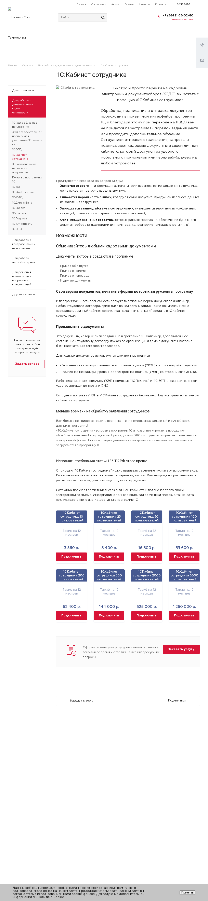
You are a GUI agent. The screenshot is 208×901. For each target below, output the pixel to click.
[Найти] (102, 17)
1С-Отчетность (22, 224)
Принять (187, 892)
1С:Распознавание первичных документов (24, 168)
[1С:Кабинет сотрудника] (75, 87)
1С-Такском (19, 213)
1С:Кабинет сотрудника (20, 157)
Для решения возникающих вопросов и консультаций (21, 278)
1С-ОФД (17, 197)
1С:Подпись (19, 218)
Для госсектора (23, 90)
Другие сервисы (23, 294)
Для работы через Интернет (23, 260)
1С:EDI (16, 187)
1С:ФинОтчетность (24, 192)
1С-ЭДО (17, 229)
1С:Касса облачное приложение (24, 125)
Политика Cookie (51, 897)
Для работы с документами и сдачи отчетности (22, 106)
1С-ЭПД (17, 149)
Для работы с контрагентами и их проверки (24, 244)
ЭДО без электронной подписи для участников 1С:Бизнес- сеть (27, 138)
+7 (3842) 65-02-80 (177, 15)
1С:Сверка (18, 208)
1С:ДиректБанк (22, 203)
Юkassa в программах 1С (27, 179)
